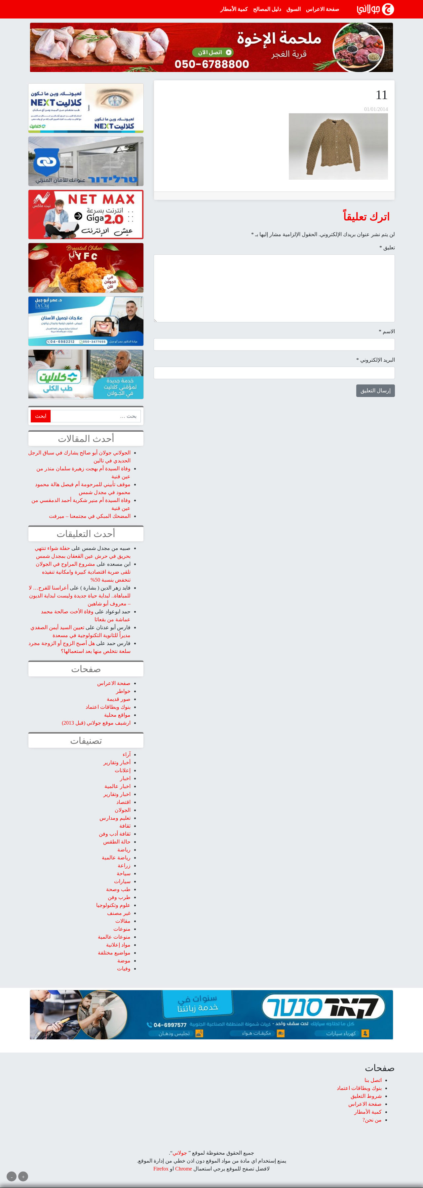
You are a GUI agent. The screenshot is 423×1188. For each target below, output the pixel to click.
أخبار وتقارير (117, 762)
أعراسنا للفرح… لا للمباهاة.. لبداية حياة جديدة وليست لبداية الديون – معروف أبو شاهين (80, 595)
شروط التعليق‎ (366, 1096)
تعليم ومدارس (115, 818)
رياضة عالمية (116, 857)
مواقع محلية (117, 715)
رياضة (124, 849)
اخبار (125, 778)
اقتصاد (123, 802)
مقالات (123, 921)
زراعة (124, 865)
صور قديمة (119, 699)
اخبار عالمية (117, 786)
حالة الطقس (117, 842)
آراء (127, 754)
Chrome (183, 1168)
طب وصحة (118, 889)
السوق (294, 9)
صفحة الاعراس (322, 9)
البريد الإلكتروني (375, 360)
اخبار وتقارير (117, 794)
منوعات (122, 929)
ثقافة (125, 826)
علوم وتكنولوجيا (113, 905)
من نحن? (372, 1120)
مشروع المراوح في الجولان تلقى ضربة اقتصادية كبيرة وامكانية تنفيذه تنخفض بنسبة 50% (83, 572)
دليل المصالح (267, 9)
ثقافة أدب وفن (115, 834)
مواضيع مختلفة (114, 952)
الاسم (387, 331)
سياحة (124, 873)
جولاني (180, 1153)
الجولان (123, 810)
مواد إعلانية (118, 945)
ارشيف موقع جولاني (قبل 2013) (96, 723)
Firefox (161, 1168)
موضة (124, 960)
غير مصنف (119, 913)
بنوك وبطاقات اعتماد (108, 707)
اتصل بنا (373, 1080)
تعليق (387, 247)
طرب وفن (119, 897)
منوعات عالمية (114, 937)
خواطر (123, 691)
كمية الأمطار (234, 9)
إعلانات (123, 770)
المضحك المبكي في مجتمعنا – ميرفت (90, 516)
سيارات (122, 881)
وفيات (124, 968)
